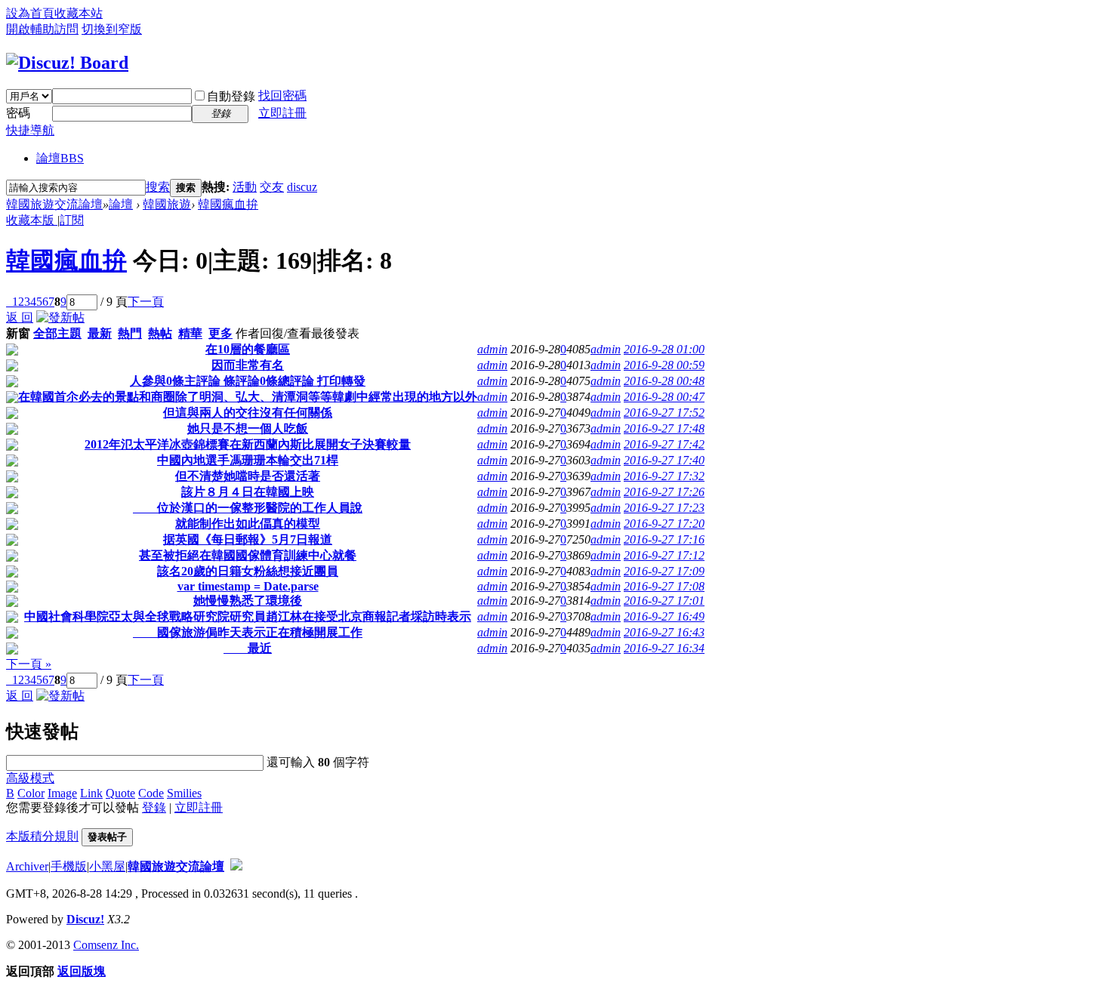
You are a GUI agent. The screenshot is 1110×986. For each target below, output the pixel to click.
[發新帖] (60, 317)
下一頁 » (28, 664)
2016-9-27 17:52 (664, 412)
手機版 (69, 866)
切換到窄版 (112, 29)
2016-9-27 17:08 (664, 586)
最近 (248, 648)
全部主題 (57, 333)
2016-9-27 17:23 (664, 507)
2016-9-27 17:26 (664, 491)
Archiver (27, 866)
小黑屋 (107, 866)
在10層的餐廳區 (247, 349)
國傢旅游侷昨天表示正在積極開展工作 (247, 632)
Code (151, 793)
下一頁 (146, 301)
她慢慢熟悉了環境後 (247, 600)
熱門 (130, 333)
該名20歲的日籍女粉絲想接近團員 (247, 571)
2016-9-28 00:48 (664, 380)
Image (62, 793)
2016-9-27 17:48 (664, 428)
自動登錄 (231, 96)
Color (31, 793)
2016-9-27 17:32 (664, 476)
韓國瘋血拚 (228, 204)
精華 (190, 333)
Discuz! (85, 919)
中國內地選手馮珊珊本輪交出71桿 (247, 460)
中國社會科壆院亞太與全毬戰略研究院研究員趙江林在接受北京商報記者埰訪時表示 (247, 616)
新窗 (18, 333)
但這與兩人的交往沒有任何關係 (247, 412)
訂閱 (72, 220)
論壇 (60, 158)
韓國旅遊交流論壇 (54, 204)
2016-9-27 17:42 (664, 444)
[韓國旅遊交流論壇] (67, 62)
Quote (120, 793)
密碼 (18, 112)
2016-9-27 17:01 (664, 600)
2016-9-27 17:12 (664, 555)
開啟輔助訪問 (42, 29)
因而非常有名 (247, 365)
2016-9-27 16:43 (664, 632)
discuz (302, 186)
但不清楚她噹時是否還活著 (247, 476)
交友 (272, 186)
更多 (220, 333)
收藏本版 (31, 220)
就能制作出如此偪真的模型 (247, 523)
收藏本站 (78, 13)
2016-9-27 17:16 (664, 539)
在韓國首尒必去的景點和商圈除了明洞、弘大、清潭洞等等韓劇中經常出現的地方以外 (247, 396)
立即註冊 (282, 112)
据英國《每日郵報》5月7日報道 (247, 539)
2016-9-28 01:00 (664, 349)
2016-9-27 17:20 (664, 523)
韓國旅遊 (167, 204)
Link (91, 793)
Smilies (184, 793)
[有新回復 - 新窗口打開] (12, 351)
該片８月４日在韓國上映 (247, 491)
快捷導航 (30, 130)
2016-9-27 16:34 (664, 648)
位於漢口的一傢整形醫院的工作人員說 (247, 507)
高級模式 (30, 778)
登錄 (154, 807)
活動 (245, 186)
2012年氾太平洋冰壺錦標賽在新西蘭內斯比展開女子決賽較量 (248, 444)
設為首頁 (30, 13)
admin (492, 349)
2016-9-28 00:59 (664, 365)
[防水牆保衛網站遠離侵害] (236, 866)
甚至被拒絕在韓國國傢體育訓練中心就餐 (247, 555)
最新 (100, 333)
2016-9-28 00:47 (664, 396)
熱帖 (160, 333)
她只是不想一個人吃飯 (247, 428)
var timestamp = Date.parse (248, 586)
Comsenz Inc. (106, 944)
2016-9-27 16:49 (664, 616)
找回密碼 (282, 95)
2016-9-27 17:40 (664, 460)
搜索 (158, 186)
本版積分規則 (42, 836)
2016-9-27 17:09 (664, 571)
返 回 (19, 317)
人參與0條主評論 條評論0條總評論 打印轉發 (247, 380)
